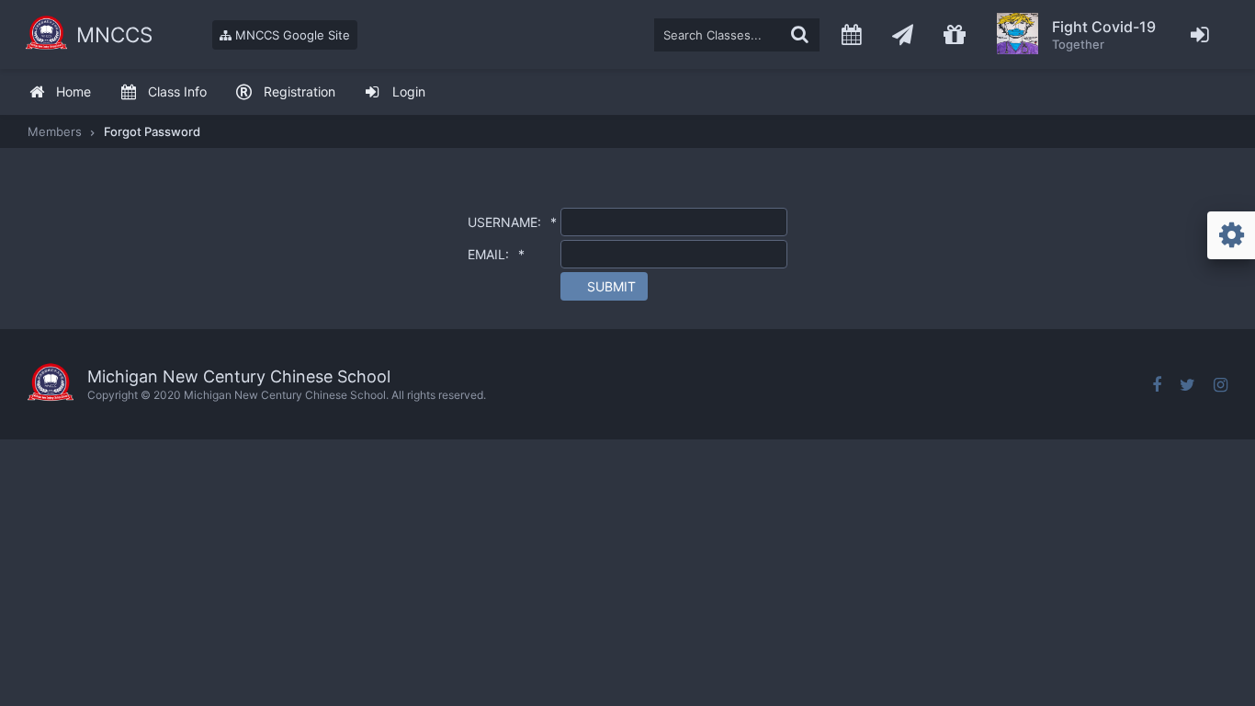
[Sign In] (1200, 34)
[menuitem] (60, 92)
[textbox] (737, 34)
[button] (604, 286)
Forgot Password (152, 131)
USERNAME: (512, 222)
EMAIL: (496, 254)
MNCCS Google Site (291, 35)
